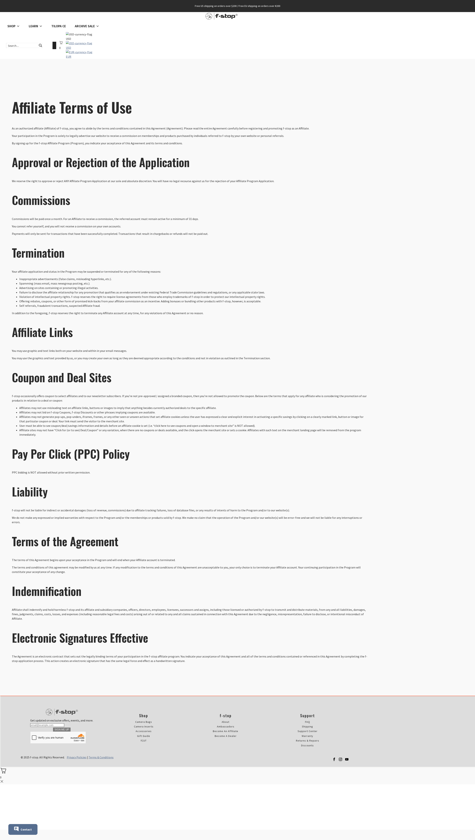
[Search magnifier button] (40, 45)
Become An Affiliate (225, 731)
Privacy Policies (76, 757)
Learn (33, 26)
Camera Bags (143, 722)
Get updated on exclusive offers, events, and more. (61, 720)
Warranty (307, 736)
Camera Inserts (143, 726)
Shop (11, 26)
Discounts (307, 745)
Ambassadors (225, 726)
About (225, 722)
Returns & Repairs (307, 740)
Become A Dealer (226, 736)
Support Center (307, 731)
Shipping (307, 726)
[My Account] (54, 45)
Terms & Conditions (101, 757)
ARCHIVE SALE (85, 26)
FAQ (307, 722)
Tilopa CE (58, 26)
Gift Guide (143, 736)
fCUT (144, 740)
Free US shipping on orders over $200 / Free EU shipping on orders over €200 (237, 6)
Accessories (144, 731)
